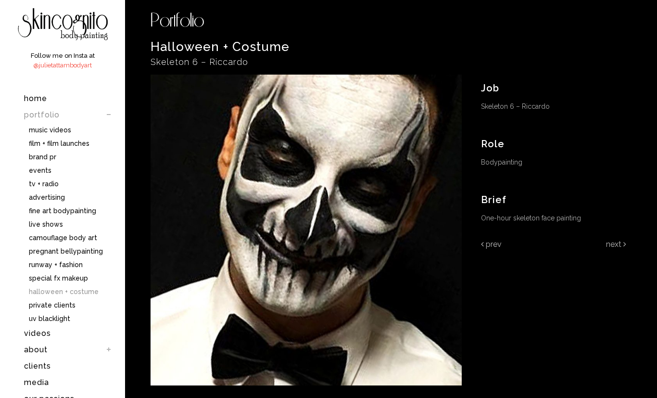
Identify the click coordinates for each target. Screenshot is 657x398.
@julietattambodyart (62, 65)
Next (614, 244)
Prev (493, 244)
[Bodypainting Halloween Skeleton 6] (306, 392)
